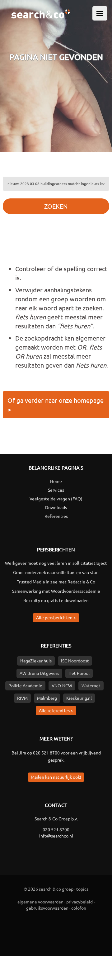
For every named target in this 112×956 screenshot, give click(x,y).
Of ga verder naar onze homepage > (55, 404)
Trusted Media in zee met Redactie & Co (56, 581)
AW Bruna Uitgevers (39, 673)
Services (56, 490)
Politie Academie (25, 685)
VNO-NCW (62, 685)
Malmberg (47, 698)
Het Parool (79, 673)
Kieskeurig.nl (79, 698)
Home (56, 481)
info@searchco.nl (56, 835)
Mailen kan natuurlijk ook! (56, 777)
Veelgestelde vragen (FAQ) (56, 498)
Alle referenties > (56, 710)
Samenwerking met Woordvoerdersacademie (56, 591)
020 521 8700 (46, 752)
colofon (78, 908)
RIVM (22, 698)
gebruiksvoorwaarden (47, 908)
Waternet (91, 685)
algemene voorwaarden (40, 901)
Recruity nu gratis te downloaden (56, 600)
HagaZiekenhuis (36, 660)
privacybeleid (79, 901)
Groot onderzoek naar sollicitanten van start (56, 572)
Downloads (56, 507)
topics (82, 889)
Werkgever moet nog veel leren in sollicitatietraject (56, 563)
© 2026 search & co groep (48, 889)
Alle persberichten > (56, 617)
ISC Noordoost (75, 660)
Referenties (56, 516)
